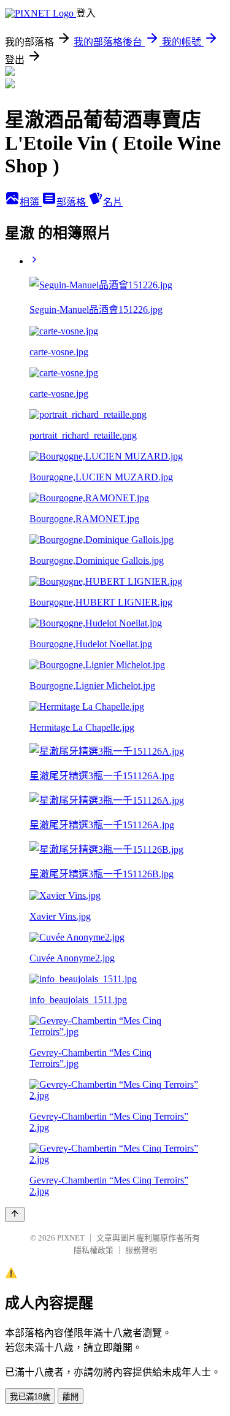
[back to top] (15, 1214)
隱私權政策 (93, 1250)
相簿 (31, 202)
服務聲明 (141, 1250)
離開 (71, 1396)
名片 (113, 202)
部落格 (72, 202)
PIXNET (71, 1237)
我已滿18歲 (30, 1396)
